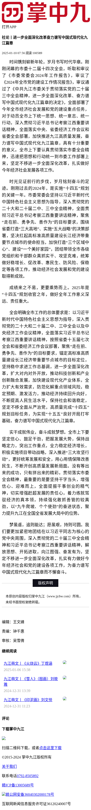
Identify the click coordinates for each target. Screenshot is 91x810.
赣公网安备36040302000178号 (30, 794)
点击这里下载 (50, 748)
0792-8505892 (27, 776)
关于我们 (9, 766)
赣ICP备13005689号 (18, 785)
